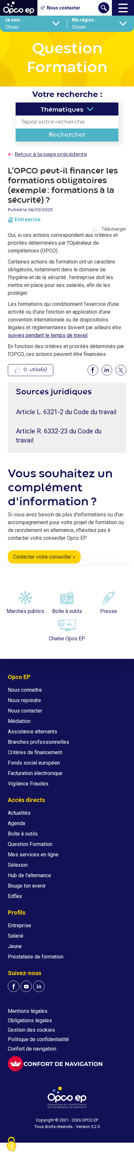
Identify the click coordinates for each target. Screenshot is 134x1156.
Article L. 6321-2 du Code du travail (66, 412)
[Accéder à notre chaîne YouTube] (26, 986)
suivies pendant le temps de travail (47, 335)
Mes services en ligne (33, 854)
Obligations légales (30, 1020)
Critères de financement (35, 752)
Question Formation (30, 844)
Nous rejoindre (24, 700)
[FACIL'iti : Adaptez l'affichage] (55, 1063)
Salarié (15, 936)
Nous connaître (25, 690)
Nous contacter (25, 711)
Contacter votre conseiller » (44, 557)
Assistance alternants (32, 731)
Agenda (16, 823)
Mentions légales (27, 1011)
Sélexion (18, 865)
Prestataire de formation (35, 957)
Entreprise (19, 925)
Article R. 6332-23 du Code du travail (58, 435)
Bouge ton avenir (27, 886)
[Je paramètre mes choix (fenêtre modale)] (11, 1145)
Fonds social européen (34, 763)
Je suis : (13, 19)
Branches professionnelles (38, 742)
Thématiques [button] (62, 110)
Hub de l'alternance (29, 875)
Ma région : (84, 19)
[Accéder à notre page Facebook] (13, 986)
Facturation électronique (35, 773)
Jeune (15, 946)
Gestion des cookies (31, 1030)
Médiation (19, 721)
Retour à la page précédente (51, 154)
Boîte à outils (23, 834)
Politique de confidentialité (38, 1039)
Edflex (15, 896)
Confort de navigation (32, 1049)
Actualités (19, 813)
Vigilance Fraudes (28, 784)
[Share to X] (120, 370)
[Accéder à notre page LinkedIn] (39, 986)
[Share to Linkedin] (106, 370)
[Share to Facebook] (92, 370)
